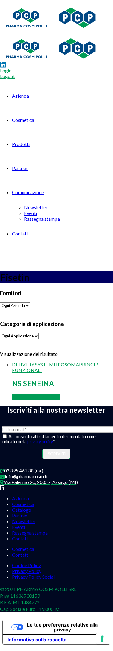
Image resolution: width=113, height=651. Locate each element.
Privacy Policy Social (33, 577)
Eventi (30, 213)
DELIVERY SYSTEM (33, 364)
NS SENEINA (33, 383)
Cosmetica (23, 120)
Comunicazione (28, 192)
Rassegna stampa (42, 219)
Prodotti (21, 144)
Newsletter (35, 207)
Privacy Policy (26, 571)
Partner (20, 168)
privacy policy (40, 441)
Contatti (20, 233)
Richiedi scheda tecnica (36, 397)
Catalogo (21, 510)
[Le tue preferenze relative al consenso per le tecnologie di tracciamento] (102, 638)
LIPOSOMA (66, 364)
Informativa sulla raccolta (37, 640)
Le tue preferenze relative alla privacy (62, 627)
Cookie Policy (26, 565)
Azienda (20, 96)
